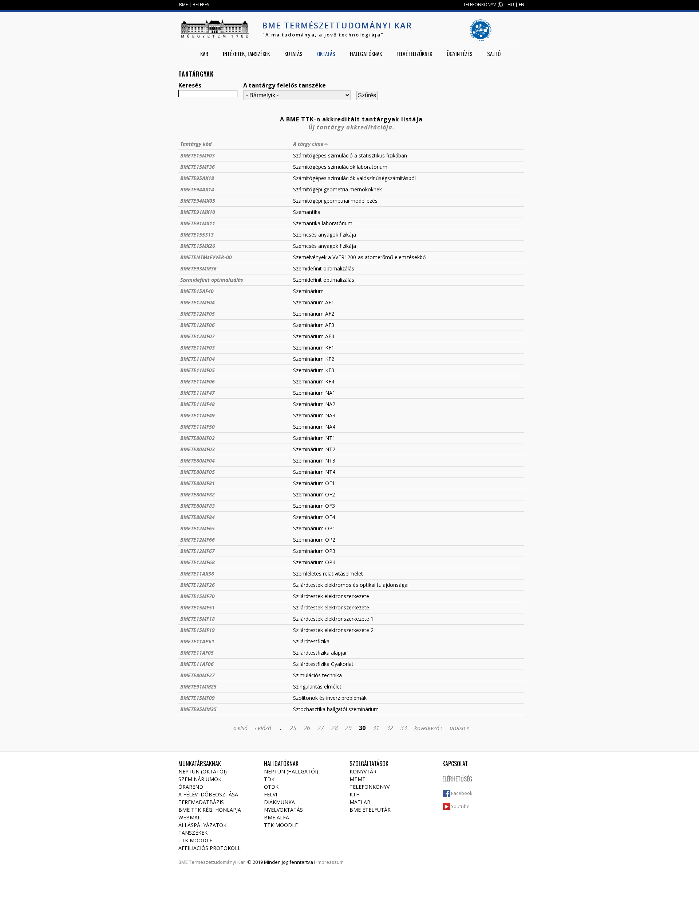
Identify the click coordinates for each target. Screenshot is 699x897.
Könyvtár (363, 771)
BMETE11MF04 (197, 358)
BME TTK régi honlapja (209, 809)
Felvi (270, 794)
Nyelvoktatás (283, 809)
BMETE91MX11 (197, 223)
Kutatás (293, 54)
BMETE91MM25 (198, 686)
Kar (204, 54)
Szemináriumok (199, 779)
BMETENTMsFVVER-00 (206, 257)
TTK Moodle (195, 840)
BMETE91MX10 (197, 211)
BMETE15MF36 (197, 166)
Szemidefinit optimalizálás (211, 279)
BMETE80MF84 (197, 517)
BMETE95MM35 (198, 709)
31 (376, 728)
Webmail (190, 817)
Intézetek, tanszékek (246, 54)
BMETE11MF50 (197, 426)
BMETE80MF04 (197, 460)
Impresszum (330, 862)
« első (240, 728)
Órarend (190, 786)
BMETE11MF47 (197, 392)
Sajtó (494, 54)
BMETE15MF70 (197, 596)
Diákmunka (279, 802)
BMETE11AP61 (197, 641)
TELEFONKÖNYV (479, 4)
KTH (355, 794)
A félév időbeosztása (208, 794)
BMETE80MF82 (197, 494)
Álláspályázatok (202, 825)
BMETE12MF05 (197, 313)
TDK (269, 779)
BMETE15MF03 (197, 155)
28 (334, 728)
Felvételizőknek (414, 54)
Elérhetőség (457, 779)
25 (293, 728)
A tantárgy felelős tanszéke (284, 85)
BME (183, 4)
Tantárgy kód (196, 143)
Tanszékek (193, 832)
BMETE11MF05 (197, 370)
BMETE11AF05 (197, 652)
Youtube (460, 806)
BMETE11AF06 (197, 663)
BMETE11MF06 (197, 381)
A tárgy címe (308, 143)
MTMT (358, 779)
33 (403, 728)
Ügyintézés (460, 54)
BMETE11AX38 (197, 573)
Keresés (189, 85)
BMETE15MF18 (197, 618)
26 (307, 728)
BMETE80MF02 (197, 437)
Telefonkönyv (370, 786)
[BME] (214, 28)
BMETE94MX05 (197, 200)
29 (348, 728)
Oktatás (326, 54)
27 (320, 728)
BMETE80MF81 (197, 483)
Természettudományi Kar (217, 862)
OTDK (271, 786)
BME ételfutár (370, 809)
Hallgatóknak (366, 54)
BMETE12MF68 (197, 562)
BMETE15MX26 (197, 245)
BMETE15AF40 (197, 291)
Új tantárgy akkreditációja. (351, 127)
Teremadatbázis (201, 802)
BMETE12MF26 (197, 584)
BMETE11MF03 (197, 347)
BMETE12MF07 (197, 336)
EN (521, 4)
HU (511, 4)
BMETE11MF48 (197, 404)
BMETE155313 (197, 234)
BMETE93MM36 (198, 268)
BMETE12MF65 (197, 528)
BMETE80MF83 (197, 505)
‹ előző (263, 728)
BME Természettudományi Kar (337, 25)
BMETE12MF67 (197, 550)
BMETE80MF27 (197, 675)
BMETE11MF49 (197, 415)
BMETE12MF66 (197, 539)
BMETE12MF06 (197, 324)
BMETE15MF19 (197, 630)
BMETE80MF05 (197, 471)
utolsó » (459, 728)
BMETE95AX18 (197, 178)
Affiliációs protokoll (209, 848)
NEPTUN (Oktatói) (202, 771)
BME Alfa (276, 817)
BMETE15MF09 (197, 697)
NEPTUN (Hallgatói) (291, 771)
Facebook (462, 793)
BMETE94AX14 (197, 189)
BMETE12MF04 (197, 302)
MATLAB (360, 802)
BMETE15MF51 (197, 607)
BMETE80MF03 (197, 449)
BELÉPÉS (201, 4)
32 (390, 728)
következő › (428, 728)
